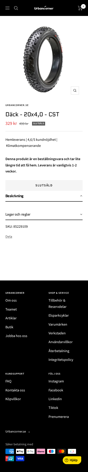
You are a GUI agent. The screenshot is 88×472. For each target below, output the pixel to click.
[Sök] (16, 8)
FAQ (8, 381)
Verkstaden (57, 333)
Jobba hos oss (16, 335)
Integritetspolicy (61, 359)
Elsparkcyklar (59, 315)
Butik (9, 327)
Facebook (56, 390)
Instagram (56, 381)
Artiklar (11, 318)
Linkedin (55, 399)
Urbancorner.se (17, 105)
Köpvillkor (13, 399)
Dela (8, 236)
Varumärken (58, 324)
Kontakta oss (15, 390)
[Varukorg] (80, 8)
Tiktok (53, 407)
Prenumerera (59, 416)
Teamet (11, 309)
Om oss (11, 300)
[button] (44, 196)
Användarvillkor (61, 342)
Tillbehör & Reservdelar (58, 303)
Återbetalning (59, 350)
